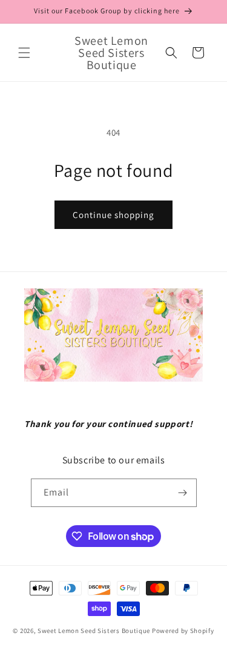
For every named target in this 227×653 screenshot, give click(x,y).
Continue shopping (113, 214)
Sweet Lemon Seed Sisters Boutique (95, 630)
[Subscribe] (182, 493)
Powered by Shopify (183, 630)
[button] (24, 52)
